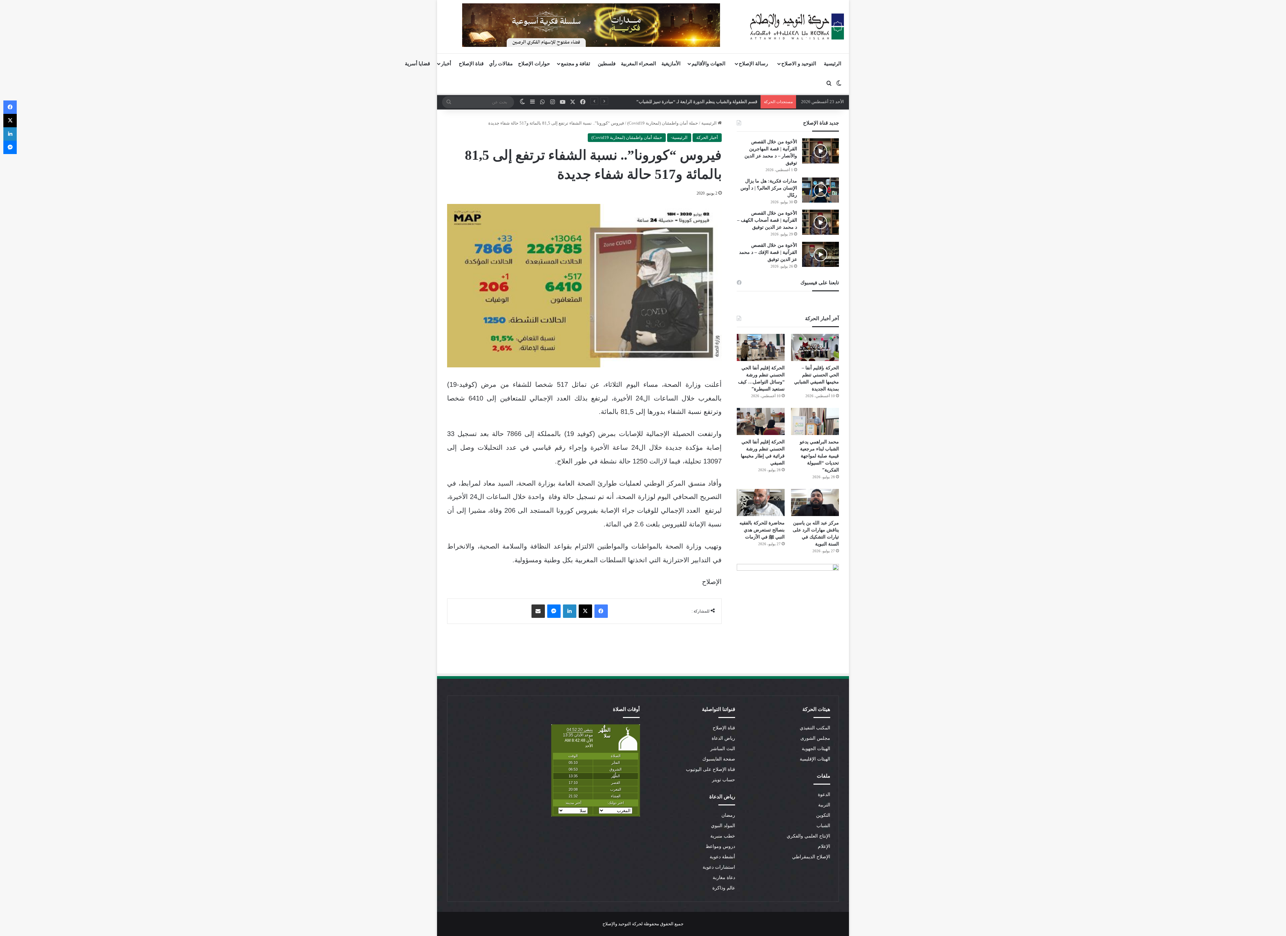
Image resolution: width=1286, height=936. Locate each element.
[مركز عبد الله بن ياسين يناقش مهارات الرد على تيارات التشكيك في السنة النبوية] (815, 502)
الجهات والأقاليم (708, 63)
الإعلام (824, 846)
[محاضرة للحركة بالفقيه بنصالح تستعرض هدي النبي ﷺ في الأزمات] (761, 502)
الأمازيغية (671, 63)
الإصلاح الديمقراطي (811, 856)
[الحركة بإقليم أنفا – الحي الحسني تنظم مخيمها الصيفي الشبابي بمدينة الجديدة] (815, 347)
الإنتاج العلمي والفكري (808, 836)
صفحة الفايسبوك (718, 759)
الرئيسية (832, 63)
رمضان (728, 815)
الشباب (823, 825)
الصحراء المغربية (638, 63)
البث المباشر (722, 748)
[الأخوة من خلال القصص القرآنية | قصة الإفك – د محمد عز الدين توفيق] (820, 254)
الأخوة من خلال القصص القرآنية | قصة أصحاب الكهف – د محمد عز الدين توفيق (767, 220)
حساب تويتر (723, 779)
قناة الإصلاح (471, 63)
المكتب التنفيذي (815, 727)
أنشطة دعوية (722, 856)
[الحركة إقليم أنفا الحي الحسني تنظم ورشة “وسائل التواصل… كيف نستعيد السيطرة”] (761, 347)
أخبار (446, 63)
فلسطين (607, 63)
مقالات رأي (501, 63)
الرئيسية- (679, 137)
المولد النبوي (723, 825)
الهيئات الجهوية (816, 748)
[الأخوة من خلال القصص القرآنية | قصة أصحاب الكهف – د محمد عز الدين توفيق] (820, 222)
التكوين (823, 815)
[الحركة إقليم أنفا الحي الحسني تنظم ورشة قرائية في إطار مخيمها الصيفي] (761, 421)
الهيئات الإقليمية (815, 759)
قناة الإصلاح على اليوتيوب (710, 769)
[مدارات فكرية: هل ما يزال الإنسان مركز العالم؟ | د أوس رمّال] (820, 190)
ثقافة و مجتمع (575, 63)
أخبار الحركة (707, 137)
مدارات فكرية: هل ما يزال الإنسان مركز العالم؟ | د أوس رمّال (768, 188)
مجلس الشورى (815, 738)
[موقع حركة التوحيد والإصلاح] (797, 26)
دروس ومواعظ (720, 846)
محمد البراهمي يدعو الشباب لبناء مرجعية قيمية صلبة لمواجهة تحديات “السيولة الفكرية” (819, 456)
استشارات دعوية (719, 867)
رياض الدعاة (723, 738)
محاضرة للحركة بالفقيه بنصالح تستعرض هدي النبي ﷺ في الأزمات (762, 529)
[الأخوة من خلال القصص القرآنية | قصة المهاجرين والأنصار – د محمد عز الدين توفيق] (820, 150)
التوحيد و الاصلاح (798, 63)
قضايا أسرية (417, 63)
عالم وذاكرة (723, 887)
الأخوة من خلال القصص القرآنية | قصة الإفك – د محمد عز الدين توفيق (768, 252)
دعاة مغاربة (724, 877)
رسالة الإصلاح (753, 63)
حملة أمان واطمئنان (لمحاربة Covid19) (662, 123)
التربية (824, 804)
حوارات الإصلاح (534, 63)
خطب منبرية (722, 836)
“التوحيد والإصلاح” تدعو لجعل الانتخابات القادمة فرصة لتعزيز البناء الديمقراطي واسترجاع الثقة (672, 101)
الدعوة (824, 794)
